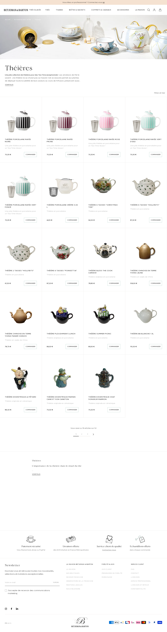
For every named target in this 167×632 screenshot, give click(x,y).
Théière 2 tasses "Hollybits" (19, 271)
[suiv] (93, 434)
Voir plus (9, 85)
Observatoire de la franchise (79, 581)
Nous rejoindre (73, 589)
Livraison (135, 577)
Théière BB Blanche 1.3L (142, 334)
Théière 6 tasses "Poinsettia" (62, 271)
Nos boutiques (72, 573)
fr (6, 623)
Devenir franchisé (74, 577)
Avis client (107, 569)
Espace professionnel (141, 581)
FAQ (132, 569)
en (10, 623)
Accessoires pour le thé (22, 19)
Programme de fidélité (112, 573)
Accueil (7, 19)
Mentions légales (74, 585)
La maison (70, 569)
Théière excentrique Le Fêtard (20, 397)
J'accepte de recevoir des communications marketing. (29, 592)
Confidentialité (138, 589)
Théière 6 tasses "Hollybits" (144, 205)
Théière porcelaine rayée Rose (104, 139)
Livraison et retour (140, 585)
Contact (135, 573)
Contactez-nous (109, 550)
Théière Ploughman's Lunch (61, 334)
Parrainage (107, 577)
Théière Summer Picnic (99, 334)
